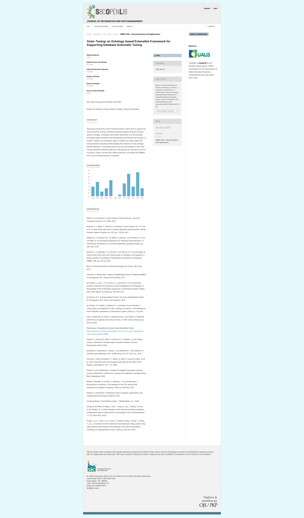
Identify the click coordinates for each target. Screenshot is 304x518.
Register (207, 8)
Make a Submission (198, 34)
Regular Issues (101, 26)
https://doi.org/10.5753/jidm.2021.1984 (105, 102)
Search (211, 26)
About (130, 26)
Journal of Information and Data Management (115, 21)
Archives (97, 34)
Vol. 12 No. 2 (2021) (110, 34)
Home (89, 34)
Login (215, 8)
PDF (158, 55)
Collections (117, 26)
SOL (88, 26)
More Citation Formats (165, 111)
